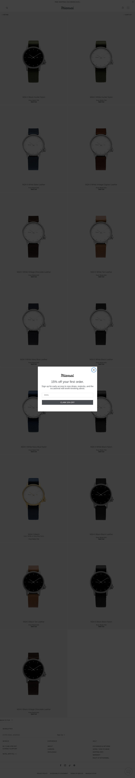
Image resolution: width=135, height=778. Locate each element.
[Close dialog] (93, 370)
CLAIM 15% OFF (67, 402)
